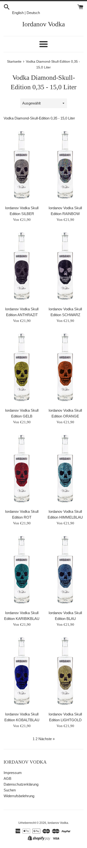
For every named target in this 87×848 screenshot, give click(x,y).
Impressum (13, 773)
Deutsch (33, 13)
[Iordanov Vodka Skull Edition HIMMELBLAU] (65, 469)
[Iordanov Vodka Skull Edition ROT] (22, 469)
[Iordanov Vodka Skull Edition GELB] (22, 368)
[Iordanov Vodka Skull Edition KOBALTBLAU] (22, 672)
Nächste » (46, 739)
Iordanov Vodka (43, 24)
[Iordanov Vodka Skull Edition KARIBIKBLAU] (22, 570)
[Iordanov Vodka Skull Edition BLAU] (65, 570)
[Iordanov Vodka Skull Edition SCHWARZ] (65, 267)
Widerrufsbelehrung (19, 796)
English (18, 13)
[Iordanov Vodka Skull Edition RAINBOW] (65, 165)
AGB (7, 778)
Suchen (10, 790)
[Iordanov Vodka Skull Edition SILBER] (22, 165)
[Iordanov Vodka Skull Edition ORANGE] (65, 368)
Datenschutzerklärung (21, 784)
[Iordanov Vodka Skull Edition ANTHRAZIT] (22, 267)
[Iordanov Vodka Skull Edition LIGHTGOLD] (65, 672)
